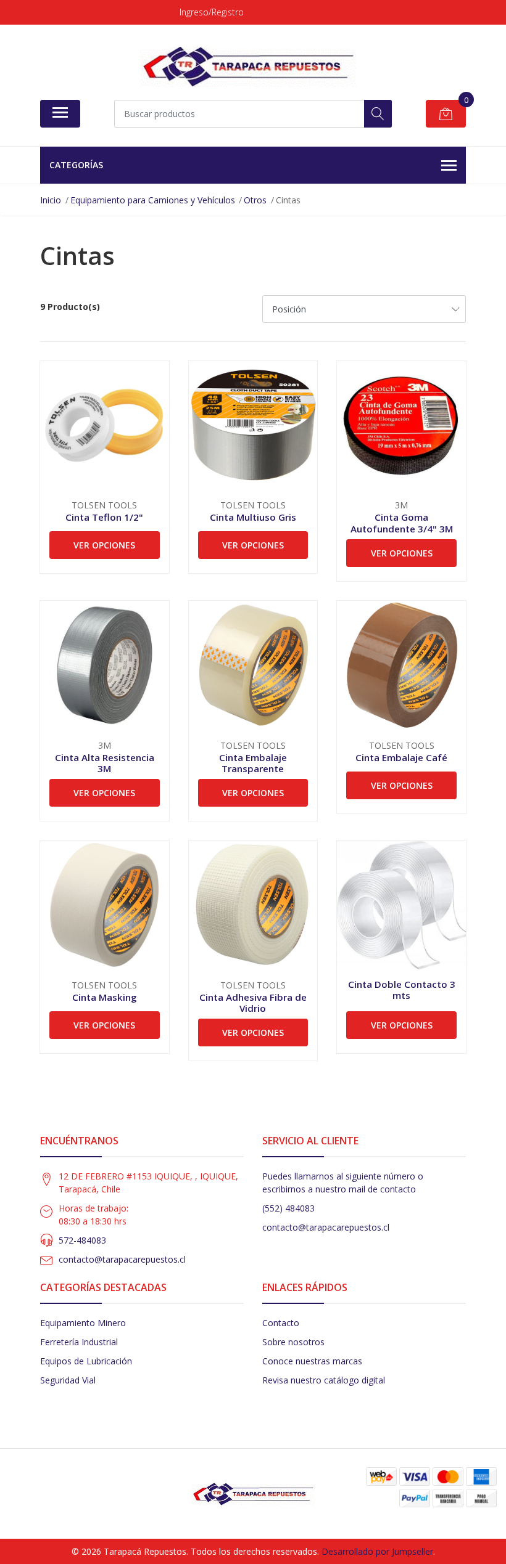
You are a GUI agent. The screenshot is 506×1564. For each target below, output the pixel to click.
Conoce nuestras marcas (312, 1361)
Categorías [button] (76, 165)
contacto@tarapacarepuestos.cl (122, 1259)
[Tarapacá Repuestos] (248, 66)
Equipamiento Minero (83, 1323)
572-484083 (82, 1240)
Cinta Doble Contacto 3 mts (401, 989)
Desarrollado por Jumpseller (377, 1551)
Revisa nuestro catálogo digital (323, 1380)
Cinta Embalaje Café (401, 757)
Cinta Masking (104, 997)
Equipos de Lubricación (86, 1361)
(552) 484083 (288, 1208)
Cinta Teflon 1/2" (104, 517)
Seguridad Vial (68, 1380)
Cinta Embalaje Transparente (253, 763)
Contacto (280, 1323)
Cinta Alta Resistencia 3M (104, 763)
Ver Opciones (104, 545)
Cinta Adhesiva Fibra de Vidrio (253, 1002)
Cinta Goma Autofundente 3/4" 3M (401, 522)
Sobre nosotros (293, 1342)
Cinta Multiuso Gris (253, 517)
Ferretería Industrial (79, 1342)
